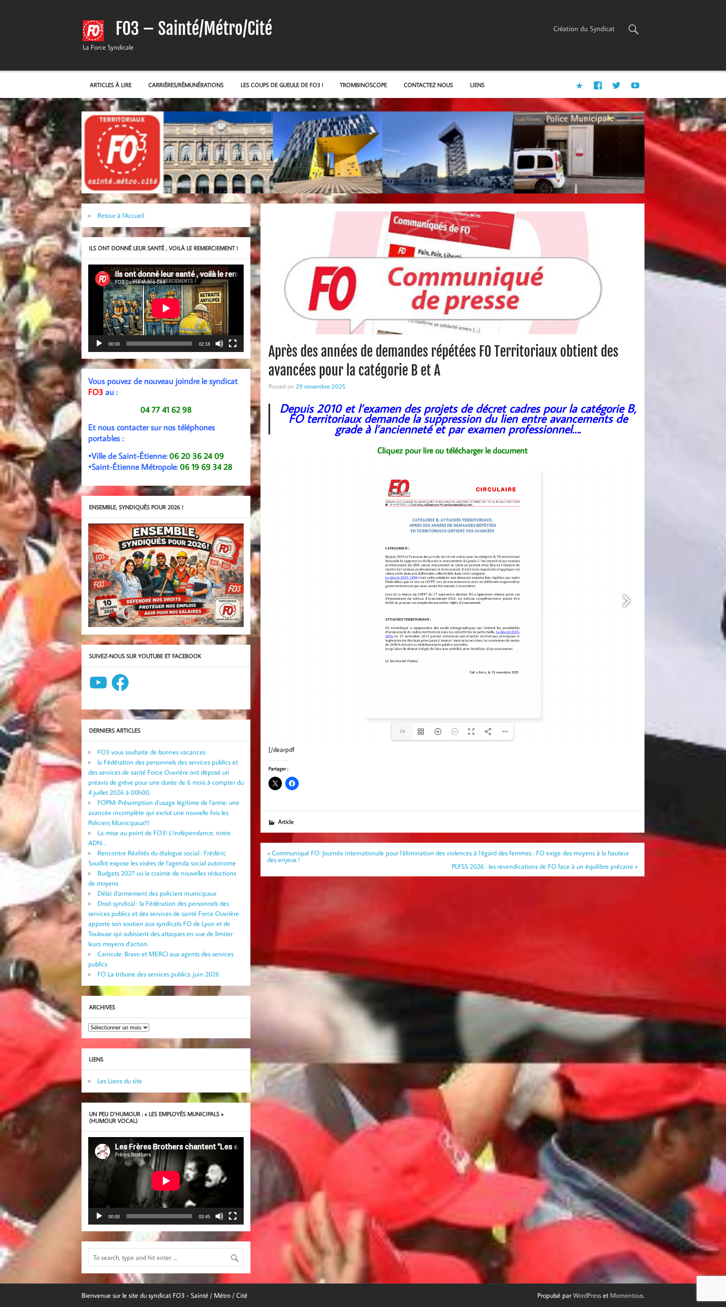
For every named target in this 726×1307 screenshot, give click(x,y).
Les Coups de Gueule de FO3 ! (282, 85)
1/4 (402, 731)
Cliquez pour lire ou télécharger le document (452, 449)
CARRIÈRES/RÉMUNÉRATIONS (186, 85)
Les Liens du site (119, 1081)
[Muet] (219, 343)
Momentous (626, 1295)
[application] (166, 308)
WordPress (587, 1295)
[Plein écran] (233, 343)
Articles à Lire (111, 85)
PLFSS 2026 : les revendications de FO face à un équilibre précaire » (545, 866)
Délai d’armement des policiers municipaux (156, 893)
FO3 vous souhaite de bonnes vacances (151, 752)
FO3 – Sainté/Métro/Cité (194, 28)
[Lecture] (99, 343)
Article (286, 821)
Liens (477, 85)
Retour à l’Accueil (120, 215)
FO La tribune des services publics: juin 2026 (158, 974)
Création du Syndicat (584, 28)
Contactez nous (428, 85)
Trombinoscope (363, 85)
